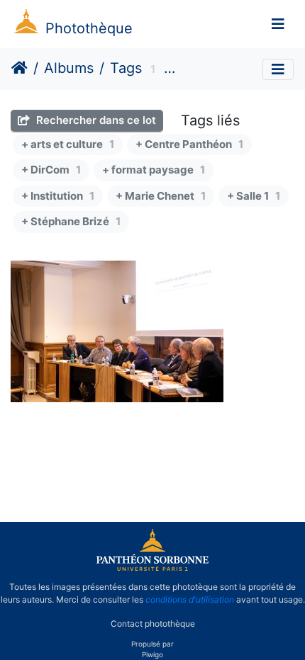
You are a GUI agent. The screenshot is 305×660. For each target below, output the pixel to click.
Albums (69, 67)
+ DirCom (51, 169)
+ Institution (57, 196)
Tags (126, 67)
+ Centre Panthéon (189, 144)
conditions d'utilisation (189, 599)
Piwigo (152, 654)
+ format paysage (153, 169)
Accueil (19, 68)
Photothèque (89, 28)
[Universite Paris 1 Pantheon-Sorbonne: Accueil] (152, 568)
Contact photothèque (153, 623)
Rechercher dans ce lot (94, 120)
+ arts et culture (67, 144)
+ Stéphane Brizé (71, 221)
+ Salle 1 (253, 196)
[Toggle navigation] (278, 24)
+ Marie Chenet (161, 196)
